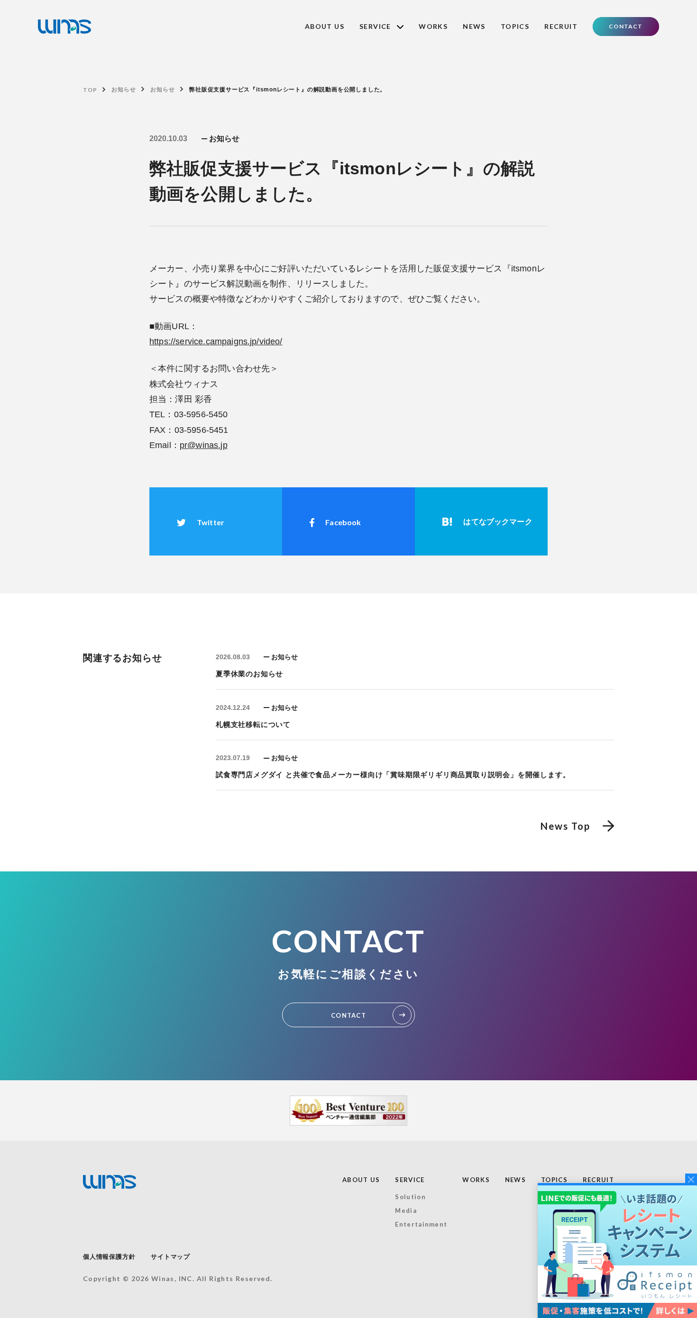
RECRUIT (561, 26)
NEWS (474, 26)
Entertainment (421, 1224)
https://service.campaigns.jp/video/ (216, 341)
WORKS (433, 26)
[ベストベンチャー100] (348, 1110)
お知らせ (123, 89)
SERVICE (409, 1180)
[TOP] (64, 26)
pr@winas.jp (204, 445)
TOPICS (515, 26)
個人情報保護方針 (109, 1256)
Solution (410, 1197)
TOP (90, 89)
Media (406, 1210)
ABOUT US (324, 26)
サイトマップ (170, 1256)
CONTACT (625, 26)
